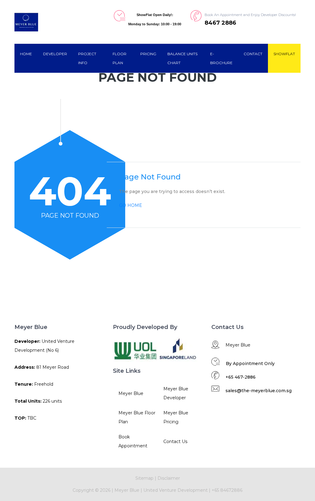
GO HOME (130, 205)
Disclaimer (169, 478)
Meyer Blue (130, 393)
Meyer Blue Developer (175, 393)
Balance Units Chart (182, 58)
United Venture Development (175, 490)
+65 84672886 (227, 490)
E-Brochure (221, 58)
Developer (55, 53)
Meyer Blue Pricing (175, 417)
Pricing (148, 53)
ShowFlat (284, 53)
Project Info (87, 58)
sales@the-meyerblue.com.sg (258, 390)
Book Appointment (132, 441)
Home (26, 53)
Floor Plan (119, 58)
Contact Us (175, 441)
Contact (253, 53)
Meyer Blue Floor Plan (136, 417)
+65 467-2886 (240, 377)
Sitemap (144, 478)
